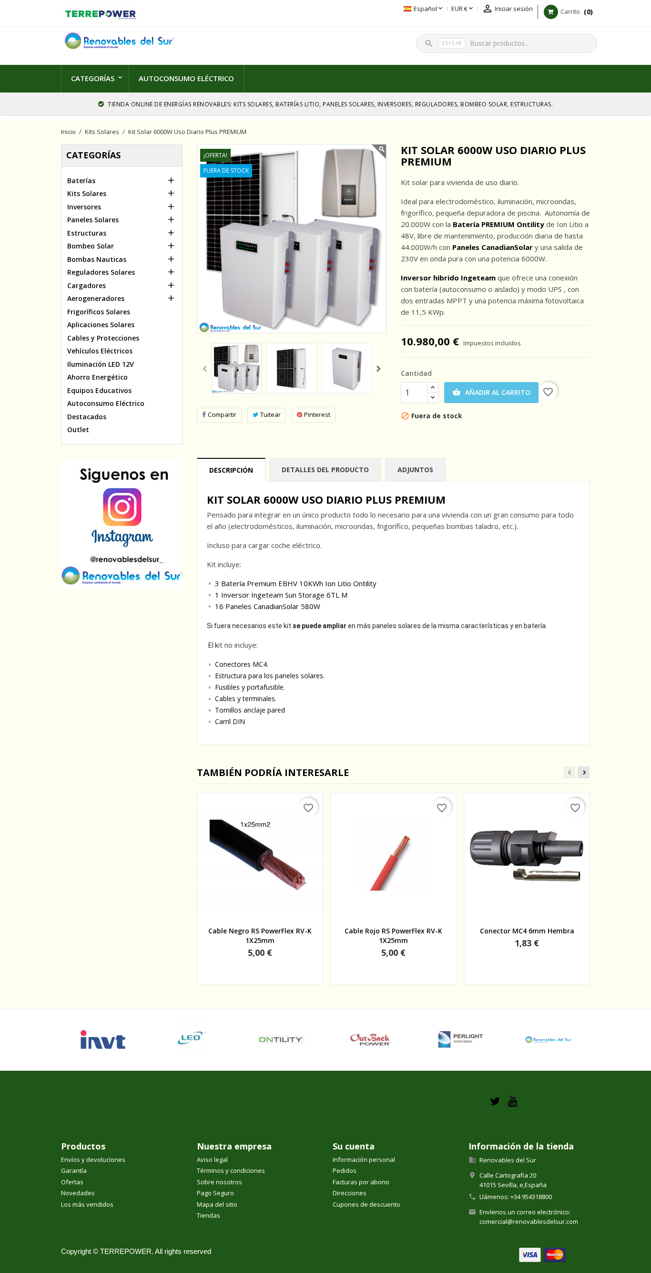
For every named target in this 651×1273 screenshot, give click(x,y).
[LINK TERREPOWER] (100, 13)
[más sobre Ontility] (281, 1039)
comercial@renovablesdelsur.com (528, 1221)
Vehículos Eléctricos (99, 350)
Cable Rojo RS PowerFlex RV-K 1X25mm (393, 935)
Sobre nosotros (219, 1182)
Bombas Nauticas (96, 259)
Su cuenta (354, 1146)
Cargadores (86, 285)
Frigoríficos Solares (98, 311)
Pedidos (344, 1170)
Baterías (81, 180)
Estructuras (86, 233)
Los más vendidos (87, 1204)
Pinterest (317, 414)
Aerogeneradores (95, 298)
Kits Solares (86, 193)
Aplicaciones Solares (100, 324)
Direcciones (349, 1193)
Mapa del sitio (217, 1204)
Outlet (78, 429)
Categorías (92, 78)
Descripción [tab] (231, 470)
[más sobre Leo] (192, 1039)
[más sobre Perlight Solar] (459, 1039)
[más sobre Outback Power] (370, 1039)
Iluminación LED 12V (100, 364)
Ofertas (72, 1182)
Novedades (78, 1193)
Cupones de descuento (366, 1204)
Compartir (222, 414)
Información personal (364, 1159)
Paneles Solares (93, 219)
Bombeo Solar (90, 245)
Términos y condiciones (231, 1170)
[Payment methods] (542, 1254)
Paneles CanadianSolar (492, 247)
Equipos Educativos (99, 390)
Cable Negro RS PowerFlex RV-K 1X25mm (260, 935)
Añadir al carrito (491, 392)
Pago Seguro (215, 1193)
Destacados (86, 416)
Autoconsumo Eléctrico (186, 78)
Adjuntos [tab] (415, 469)
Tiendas (208, 1215)
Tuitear (270, 414)
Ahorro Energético (97, 377)
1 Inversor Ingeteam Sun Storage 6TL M (281, 595)
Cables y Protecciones (103, 337)
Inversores (84, 206)
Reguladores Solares (101, 272)
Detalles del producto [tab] (325, 469)
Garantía (74, 1170)
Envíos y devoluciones (93, 1159)
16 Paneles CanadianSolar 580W (267, 606)
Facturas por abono (361, 1182)
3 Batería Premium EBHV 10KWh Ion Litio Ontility (295, 583)
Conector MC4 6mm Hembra (527, 930)
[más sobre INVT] (102, 1039)
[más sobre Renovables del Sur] (548, 1039)
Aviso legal (212, 1159)
